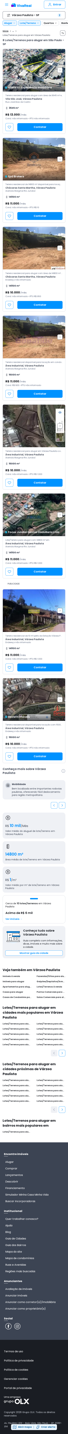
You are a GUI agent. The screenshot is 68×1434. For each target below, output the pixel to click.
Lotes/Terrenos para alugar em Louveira (17, 1096)
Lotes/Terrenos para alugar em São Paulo (17, 1023)
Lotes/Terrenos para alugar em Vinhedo (51, 1085)
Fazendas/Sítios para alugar (51, 976)
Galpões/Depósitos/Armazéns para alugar (51, 981)
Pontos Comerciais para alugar (51, 992)
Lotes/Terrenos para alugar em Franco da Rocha (17, 1090)
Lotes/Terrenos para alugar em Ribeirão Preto (17, 1029)
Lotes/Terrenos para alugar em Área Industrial (17, 1132)
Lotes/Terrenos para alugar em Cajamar (17, 1085)
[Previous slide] (54, 805)
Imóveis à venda (11, 976)
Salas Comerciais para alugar (51, 997)
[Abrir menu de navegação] (7, 5)
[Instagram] (17, 1326)
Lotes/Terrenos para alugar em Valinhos (51, 1101)
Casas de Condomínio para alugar (17, 997)
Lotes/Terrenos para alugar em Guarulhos (51, 1039)
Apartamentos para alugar (17, 986)
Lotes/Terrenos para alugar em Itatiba (17, 1101)
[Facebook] (8, 1326)
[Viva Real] (21, 5)
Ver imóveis (12, 919)
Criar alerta (48, 1427)
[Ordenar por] (62, 33)
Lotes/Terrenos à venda (49, 986)
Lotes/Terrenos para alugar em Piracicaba (17, 1039)
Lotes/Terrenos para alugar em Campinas (17, 1034)
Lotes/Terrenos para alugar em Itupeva (51, 1080)
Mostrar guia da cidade (34, 953)
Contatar (40, 127)
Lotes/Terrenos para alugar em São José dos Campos (51, 1044)
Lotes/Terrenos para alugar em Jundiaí (17, 1080)
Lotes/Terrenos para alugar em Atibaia (51, 1096)
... (13, 30)
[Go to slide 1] (34, 898)
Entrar (57, 4)
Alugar (8, 23)
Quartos (49, 23)
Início (5, 31)
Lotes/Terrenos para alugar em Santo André (51, 1023)
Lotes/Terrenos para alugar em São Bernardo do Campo (51, 1034)
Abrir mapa (25, 1427)
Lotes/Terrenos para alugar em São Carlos (17, 1044)
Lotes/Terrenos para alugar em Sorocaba (51, 1029)
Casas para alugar (13, 992)
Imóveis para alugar (13, 981)
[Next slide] (60, 70)
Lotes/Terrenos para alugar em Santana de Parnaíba (51, 1090)
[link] (34, 91)
